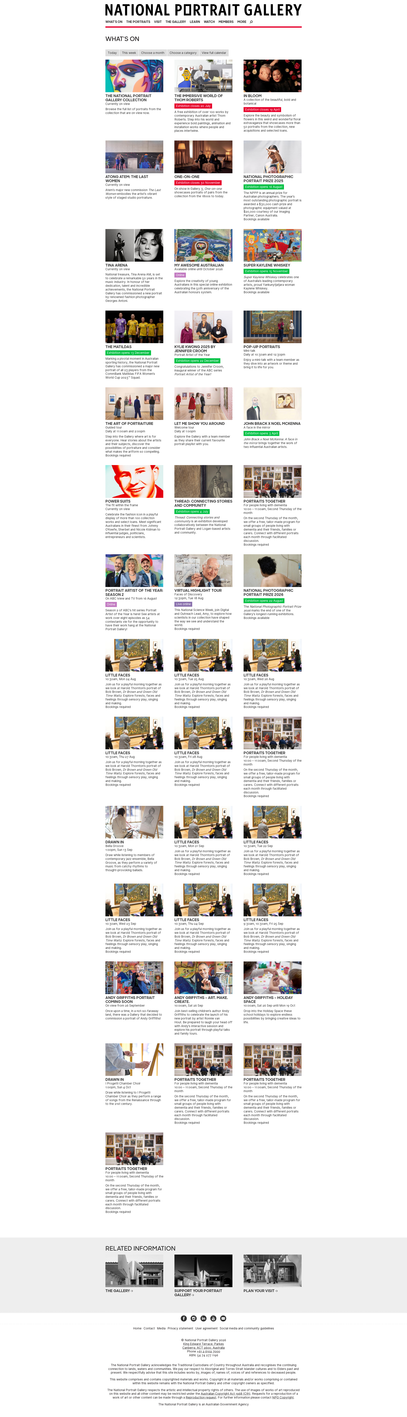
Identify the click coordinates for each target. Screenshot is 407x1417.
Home (137, 1328)
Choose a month (152, 53)
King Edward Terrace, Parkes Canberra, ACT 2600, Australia (203, 1346)
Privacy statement (180, 1328)
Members (226, 22)
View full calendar (214, 53)
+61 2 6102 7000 (208, 1351)
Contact (149, 1328)
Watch (209, 22)
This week (129, 53)
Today (112, 53)
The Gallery (176, 22)
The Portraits (138, 22)
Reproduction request (201, 1397)
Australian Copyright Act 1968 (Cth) (225, 1394)
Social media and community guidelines (247, 1328)
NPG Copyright (283, 1397)
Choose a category (183, 53)
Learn (195, 22)
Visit (158, 22)
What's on (113, 22)
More (241, 22)
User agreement (206, 1328)
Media (161, 1328)
